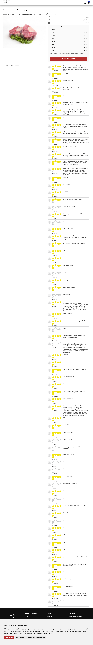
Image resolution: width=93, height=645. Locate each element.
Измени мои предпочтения (36, 637)
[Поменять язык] (89, 3)
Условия (49, 616)
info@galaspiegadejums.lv (76, 616)
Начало (5, 10)
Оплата (27, 616)
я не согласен (20, 637)
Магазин (12, 10)
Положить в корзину (69, 58)
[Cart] (85, 3)
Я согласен (9, 637)
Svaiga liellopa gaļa (23, 10)
